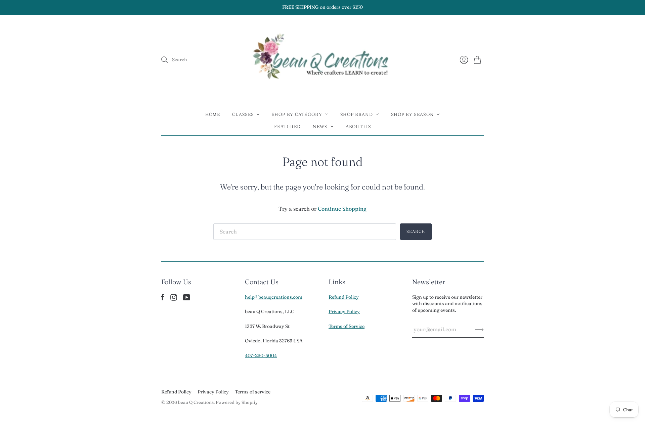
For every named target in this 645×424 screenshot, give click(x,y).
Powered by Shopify (237, 402)
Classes (243, 114)
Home (212, 114)
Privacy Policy (344, 311)
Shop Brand (356, 114)
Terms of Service (346, 326)
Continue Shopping (342, 208)
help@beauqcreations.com (273, 297)
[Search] (164, 59)
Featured (287, 126)
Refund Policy (344, 297)
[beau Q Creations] (322, 60)
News (320, 126)
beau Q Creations (196, 402)
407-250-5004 (261, 355)
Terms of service (252, 392)
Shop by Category (297, 114)
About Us (358, 126)
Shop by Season (412, 114)
